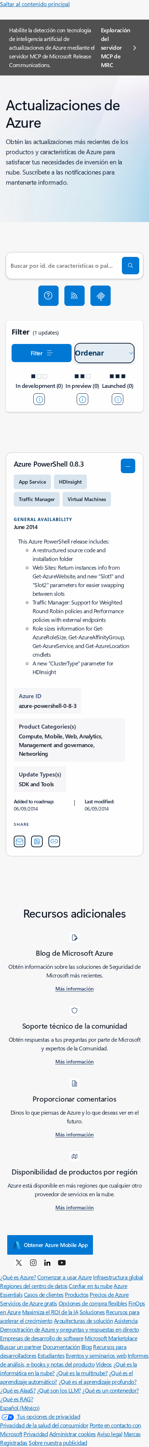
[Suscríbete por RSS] (74, 296)
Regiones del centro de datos (34, 1286)
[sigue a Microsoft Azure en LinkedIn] (47, 1262)
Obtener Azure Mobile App (56, 1245)
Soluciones (92, 1312)
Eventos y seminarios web (96, 1355)
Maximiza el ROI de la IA (50, 1312)
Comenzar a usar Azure (64, 1277)
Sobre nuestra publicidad (58, 1442)
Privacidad (36, 1434)
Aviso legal (109, 1434)
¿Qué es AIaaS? (17, 1390)
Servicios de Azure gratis (28, 1303)
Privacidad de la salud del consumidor (44, 1425)
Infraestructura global (118, 1277)
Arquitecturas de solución (83, 1320)
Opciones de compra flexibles (93, 1303)
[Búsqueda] (130, 265)
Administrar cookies (72, 1434)
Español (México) (19, 1407)
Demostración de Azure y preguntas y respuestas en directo (69, 1329)
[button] (48, 296)
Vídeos (104, 1364)
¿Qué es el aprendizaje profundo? (98, 1381)
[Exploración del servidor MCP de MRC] (100, 296)
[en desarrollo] (39, 399)
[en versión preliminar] (82, 399)
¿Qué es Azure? (18, 1277)
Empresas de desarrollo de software (42, 1338)
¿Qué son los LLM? (59, 1390)
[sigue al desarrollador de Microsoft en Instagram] (33, 1262)
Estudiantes (51, 1355)
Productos (77, 1294)
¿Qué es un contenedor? (110, 1390)
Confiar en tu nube (90, 1286)
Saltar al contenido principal (35, 4)
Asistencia (125, 1320)
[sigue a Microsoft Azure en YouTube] (62, 1262)
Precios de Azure (109, 1294)
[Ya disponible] (117, 399)
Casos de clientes (44, 1294)
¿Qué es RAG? (16, 1399)
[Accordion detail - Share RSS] (37, 841)
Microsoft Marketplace (111, 1338)
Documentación (61, 1346)
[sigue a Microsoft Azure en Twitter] (18, 1262)
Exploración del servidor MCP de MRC (115, 47)
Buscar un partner (21, 1346)
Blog (86, 1346)
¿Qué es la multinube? (82, 1373)
